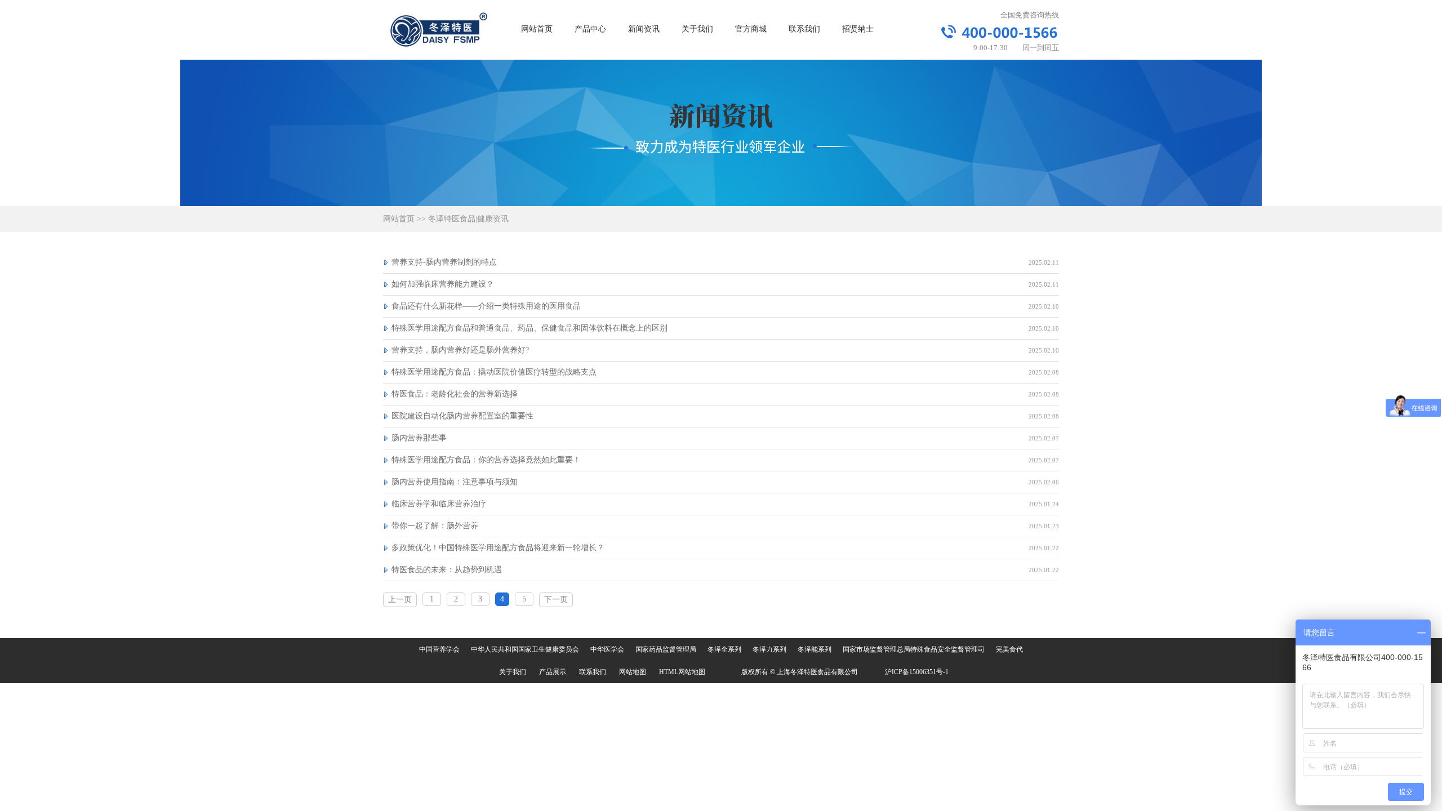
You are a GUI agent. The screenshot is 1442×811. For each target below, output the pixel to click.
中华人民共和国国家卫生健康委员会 (525, 649)
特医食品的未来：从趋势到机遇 (446, 569)
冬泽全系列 (724, 649)
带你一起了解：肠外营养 (434, 526)
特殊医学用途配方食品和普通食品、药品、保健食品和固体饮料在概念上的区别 (529, 328)
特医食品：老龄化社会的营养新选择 (454, 394)
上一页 (400, 599)
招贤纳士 (858, 29)
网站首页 (537, 29)
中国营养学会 (439, 649)
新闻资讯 (644, 29)
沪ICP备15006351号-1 (917, 672)
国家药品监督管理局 (665, 649)
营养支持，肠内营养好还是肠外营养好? (460, 350)
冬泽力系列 (769, 649)
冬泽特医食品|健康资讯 (468, 219)
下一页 (556, 599)
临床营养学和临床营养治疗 (438, 504)
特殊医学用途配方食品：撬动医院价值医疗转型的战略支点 (494, 372)
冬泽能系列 (814, 649)
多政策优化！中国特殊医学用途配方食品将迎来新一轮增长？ (497, 547)
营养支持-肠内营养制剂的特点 (444, 262)
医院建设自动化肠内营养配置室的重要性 (462, 416)
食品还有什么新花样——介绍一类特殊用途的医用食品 (486, 306)
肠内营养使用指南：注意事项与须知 (454, 482)
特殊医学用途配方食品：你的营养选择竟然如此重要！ (486, 460)
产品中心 (590, 29)
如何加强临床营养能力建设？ (442, 284)
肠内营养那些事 (419, 438)
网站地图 (632, 672)
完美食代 (1009, 649)
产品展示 (552, 672)
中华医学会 (607, 649)
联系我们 (804, 29)
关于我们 (697, 29)
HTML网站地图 (682, 672)
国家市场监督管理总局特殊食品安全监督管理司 (914, 649)
